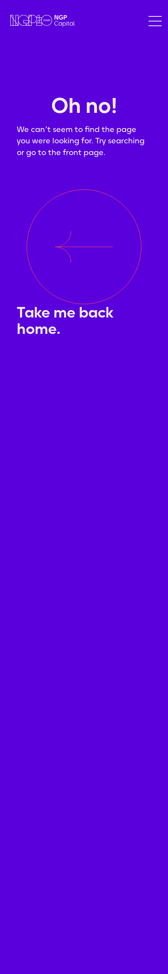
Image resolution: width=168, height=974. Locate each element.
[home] (40, 21)
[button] (155, 21)
